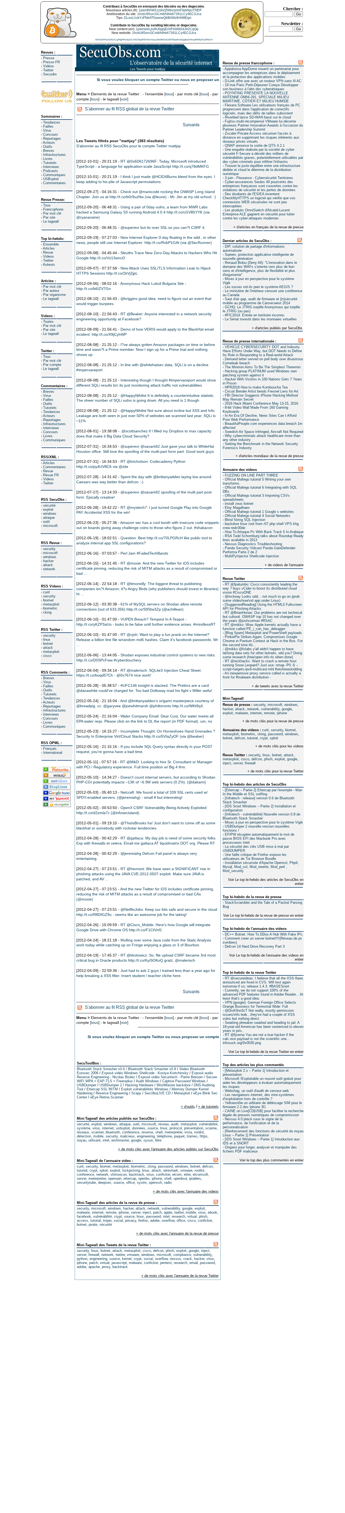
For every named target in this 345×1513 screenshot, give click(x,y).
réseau (163, 1124)
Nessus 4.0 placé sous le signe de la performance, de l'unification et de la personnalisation (252, 1123)
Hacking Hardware (139, 1085)
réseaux (83, 1132)
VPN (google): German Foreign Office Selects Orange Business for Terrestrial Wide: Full (259, 1004)
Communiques (54, 175)
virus (96, 1128)
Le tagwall (51, 221)
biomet (48, 600)
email (193, 1263)
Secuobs (50, 74)
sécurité (49, 505)
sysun (148, 1140)
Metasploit (182, 1093)
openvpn (114, 1178)
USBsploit (51, 179)
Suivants (191, 124)
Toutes (48, 322)
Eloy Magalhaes (237, 508)
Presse (48, 58)
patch (157, 1212)
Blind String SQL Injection (245, 520)
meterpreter (173, 1132)
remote (269, 713)
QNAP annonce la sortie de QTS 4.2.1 (255, 145)
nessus (175, 1259)
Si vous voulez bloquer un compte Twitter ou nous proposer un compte (153, 1037)
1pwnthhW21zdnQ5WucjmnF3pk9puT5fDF (170, 10)
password (275, 734)
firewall (250, 763)
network (49, 569)
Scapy (136, 1093)
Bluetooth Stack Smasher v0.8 (152, 1069)
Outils (47, 147)
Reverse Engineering (112, 1093)
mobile (98, 1136)
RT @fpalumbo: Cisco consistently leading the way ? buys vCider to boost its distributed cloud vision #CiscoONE (260, 588)
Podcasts (50, 171)
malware (241, 713)
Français (50, 749)
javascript (119, 1263)
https (204, 1136)
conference (85, 1174)
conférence (130, 1132)
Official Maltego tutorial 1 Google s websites (259, 512)
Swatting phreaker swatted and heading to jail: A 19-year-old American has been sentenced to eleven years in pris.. (263, 1027)
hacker (48, 561)
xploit (274, 738)
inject (227, 763)
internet (256, 713)
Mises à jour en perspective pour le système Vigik (264, 822)
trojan (107, 1220)
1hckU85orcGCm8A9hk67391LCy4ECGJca (169, 14)
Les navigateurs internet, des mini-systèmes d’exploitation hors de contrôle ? (258, 1097)
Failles (48, 126)
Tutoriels (50, 163)
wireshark (170, 1170)
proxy (106, 1267)
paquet (179, 1136)
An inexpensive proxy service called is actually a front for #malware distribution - (262, 675)
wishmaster (120, 1140)
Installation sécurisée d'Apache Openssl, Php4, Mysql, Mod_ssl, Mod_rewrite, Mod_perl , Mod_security (261, 867)
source (152, 1128)
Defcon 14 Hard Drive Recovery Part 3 (255, 946)
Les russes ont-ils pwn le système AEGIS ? (259, 287)
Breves (48, 151)
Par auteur (51, 291)
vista (188, 1132)
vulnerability (270, 709)
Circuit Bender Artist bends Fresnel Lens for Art (261, 391)
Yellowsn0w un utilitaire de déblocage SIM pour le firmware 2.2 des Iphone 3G (262, 1105)
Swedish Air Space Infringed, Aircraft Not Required (264, 432)
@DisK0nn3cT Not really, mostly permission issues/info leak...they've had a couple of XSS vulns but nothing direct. (259, 1014)
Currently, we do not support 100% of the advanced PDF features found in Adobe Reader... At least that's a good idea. (263, 994)
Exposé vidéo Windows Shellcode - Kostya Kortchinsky (145, 1073)
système (83, 1128)
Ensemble (51, 244)
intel (106, 1140)
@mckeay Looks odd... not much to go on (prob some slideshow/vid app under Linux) (261, 598)
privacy (130, 1220)
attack (48, 565)
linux (46, 640)
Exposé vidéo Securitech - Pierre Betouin (170, 1077)
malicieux (127, 1136)
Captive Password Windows (184, 1081)
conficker (163, 1174)
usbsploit (123, 1128)
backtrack (136, 1174)
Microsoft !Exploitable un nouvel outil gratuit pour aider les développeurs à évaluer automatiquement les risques (262, 1083)
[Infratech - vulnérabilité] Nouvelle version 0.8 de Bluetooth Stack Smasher (261, 816)
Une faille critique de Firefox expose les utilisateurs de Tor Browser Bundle (255, 857)
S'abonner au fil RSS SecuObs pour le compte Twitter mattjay (128, 146)
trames (192, 1136)
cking (47, 612)
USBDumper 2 (110, 1085)
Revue (48, 252)
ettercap (129, 1178)
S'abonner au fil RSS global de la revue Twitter (129, 109)
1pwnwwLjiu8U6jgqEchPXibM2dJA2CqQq (167, 29)
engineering (146, 1136)
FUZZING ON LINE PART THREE (251, 475)
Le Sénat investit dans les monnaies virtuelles (261, 319)
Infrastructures (54, 155)
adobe (155, 1220)
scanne (211, 1128)
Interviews (51, 167)
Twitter (48, 70)
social (118, 1220)
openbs (144, 1178)
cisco (47, 656)
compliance (182, 1255)
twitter (179, 1212)
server (238, 763)
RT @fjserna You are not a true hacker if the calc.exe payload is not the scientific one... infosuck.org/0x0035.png (258, 1039)
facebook (84, 1216)
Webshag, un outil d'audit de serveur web (257, 1091)
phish (268, 759)
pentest (166, 1263)
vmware (186, 1170)
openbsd (180, 1178)
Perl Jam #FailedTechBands (144, 553)
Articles (49, 248)
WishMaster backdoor (174, 1085)
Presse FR (51, 62)
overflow (168, 1220)
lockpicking (131, 1170)
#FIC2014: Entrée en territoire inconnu (254, 315)
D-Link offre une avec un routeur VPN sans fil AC (263, 81)
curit (46, 592)
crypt (264, 738)
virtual (192, 1216)
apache (94, 1267)
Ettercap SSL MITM (102, 1089)
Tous (47, 205)
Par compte (52, 365)
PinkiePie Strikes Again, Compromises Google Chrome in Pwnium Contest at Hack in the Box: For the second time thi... (263, 641)
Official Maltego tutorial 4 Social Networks (257, 516)
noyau (81, 1140)
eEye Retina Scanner (106, 1097)
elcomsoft (200, 1174)
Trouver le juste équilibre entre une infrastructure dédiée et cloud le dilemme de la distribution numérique (261, 170)
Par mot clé (52, 213)
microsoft (50, 526)
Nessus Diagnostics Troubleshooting (253, 544)
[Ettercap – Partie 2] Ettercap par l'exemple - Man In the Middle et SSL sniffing (262, 792)
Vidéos (48, 66)
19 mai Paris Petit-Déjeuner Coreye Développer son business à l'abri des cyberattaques (260, 87)
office (130, 1183)
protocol (176, 1128)
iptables (195, 1178)
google (287, 709)
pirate (93, 1225)
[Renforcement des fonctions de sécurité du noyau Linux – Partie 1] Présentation (263, 1133)
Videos (48, 256)
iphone (282, 713)
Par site (49, 217)
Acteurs (49, 143)
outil (46, 522)
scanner (97, 1132)
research (178, 1216)
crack (187, 1259)
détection (84, 1136)
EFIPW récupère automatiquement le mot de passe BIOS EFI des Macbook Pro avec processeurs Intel (258, 838)
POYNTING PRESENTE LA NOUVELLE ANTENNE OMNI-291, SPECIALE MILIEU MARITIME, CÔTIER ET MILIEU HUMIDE (256, 97)
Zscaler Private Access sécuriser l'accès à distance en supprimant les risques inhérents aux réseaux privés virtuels (261, 137)
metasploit (51, 604)
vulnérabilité (208, 1124)
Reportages (52, 138)
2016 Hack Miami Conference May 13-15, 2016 (261, 403)
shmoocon (119, 1174)
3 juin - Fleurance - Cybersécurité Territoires (259, 178)
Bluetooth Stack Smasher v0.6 (101, 1069)
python (82, 1259)
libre (158, 1140)
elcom (177, 1174)
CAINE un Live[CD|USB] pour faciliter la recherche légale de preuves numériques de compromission (263, 1113)
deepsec (104, 1183)
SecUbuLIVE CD (157, 1093)
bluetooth (113, 1132)
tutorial (252, 738)
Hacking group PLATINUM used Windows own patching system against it (260, 373)
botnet (48, 644)
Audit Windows (147, 1081)
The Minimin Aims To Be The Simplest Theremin (263, 367)
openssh (155, 1183)
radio (168, 1183)
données (138, 1128)
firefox (143, 1220)
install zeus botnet (239, 504)
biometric (50, 608)
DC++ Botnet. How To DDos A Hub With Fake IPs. (264, 934)
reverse (147, 1132)
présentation (193, 1128)
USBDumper (86, 1085)
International (52, 753)
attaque (49, 518)
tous (169, 94)
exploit (48, 509)
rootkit (199, 1132)
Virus (47, 130)
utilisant (94, 1140)
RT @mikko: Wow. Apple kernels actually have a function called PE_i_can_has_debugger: (262, 627)
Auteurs (49, 264)
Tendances (51, 122)
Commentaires (54, 183)
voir (124, 99)
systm (142, 1183)
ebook (212, 1212)
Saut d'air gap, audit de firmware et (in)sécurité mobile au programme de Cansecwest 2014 (260, 301)
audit (174, 1124)
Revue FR (51, 475)
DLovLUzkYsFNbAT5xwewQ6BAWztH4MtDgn (157, 18)
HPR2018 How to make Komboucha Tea (256, 387)
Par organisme (54, 295)
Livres (48, 159)
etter (187, 1174)
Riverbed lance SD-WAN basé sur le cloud (258, 117)
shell (159, 1132)
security (49, 549)
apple (168, 1212)
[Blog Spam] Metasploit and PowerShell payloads (263, 633)
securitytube (86, 1183)
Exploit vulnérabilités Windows (144, 1089)
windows (49, 514)
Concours (50, 134)
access (82, 1220)
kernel (127, 1259)
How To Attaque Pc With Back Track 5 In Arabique (264, 532)
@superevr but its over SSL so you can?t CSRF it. (162, 227)
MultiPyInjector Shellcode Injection (252, 556)
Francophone (53, 209)
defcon (239, 738)
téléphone (164, 1136)
